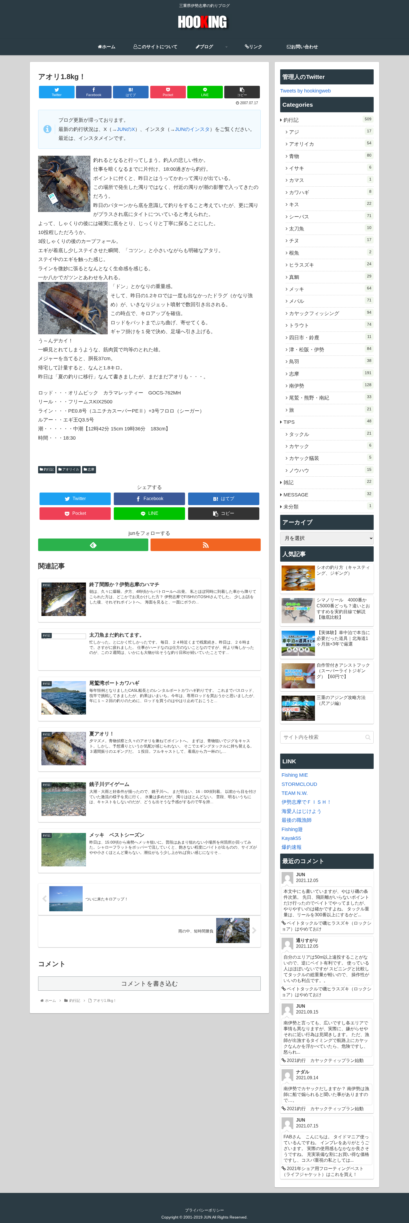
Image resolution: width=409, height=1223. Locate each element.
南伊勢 (330, 386)
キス (330, 204)
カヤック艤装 (330, 458)
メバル (330, 301)
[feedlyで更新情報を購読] (93, 545)
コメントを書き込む (149, 983)
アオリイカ (70, 469)
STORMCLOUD (299, 784)
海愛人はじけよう (302, 811)
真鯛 (330, 277)
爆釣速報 (292, 847)
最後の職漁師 (297, 820)
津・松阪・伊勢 (330, 349)
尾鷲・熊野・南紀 (330, 397)
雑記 (327, 482)
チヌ (330, 240)
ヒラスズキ (330, 265)
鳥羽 (330, 361)
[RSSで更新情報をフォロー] (206, 545)
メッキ (330, 289)
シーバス (330, 216)
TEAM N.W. (295, 793)
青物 (330, 156)
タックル (330, 434)
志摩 (90, 469)
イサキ (330, 168)
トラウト (330, 325)
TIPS (327, 422)
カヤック (330, 446)
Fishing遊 (292, 829)
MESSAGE (327, 494)
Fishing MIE (295, 775)
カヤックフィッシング (330, 313)
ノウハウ (330, 470)
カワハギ (330, 192)
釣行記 (48, 469)
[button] (368, 737)
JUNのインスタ (192, 129)
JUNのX (126, 129)
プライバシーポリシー (204, 1210)
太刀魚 (330, 228)
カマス (330, 180)
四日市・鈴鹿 (330, 337)
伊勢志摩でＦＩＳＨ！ (307, 802)
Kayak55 (291, 838)
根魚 (330, 253)
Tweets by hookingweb (305, 91)
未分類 (327, 506)
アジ (330, 132)
